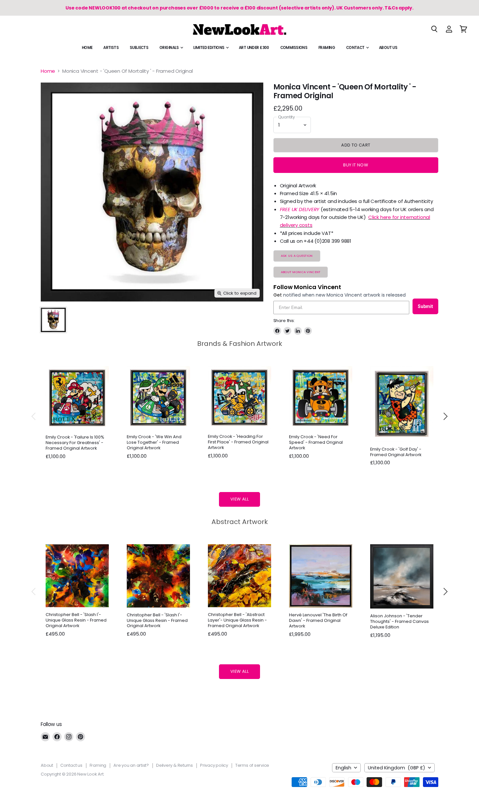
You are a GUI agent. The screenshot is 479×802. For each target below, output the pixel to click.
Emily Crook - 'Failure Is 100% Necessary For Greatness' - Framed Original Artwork (75, 442)
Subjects (139, 47)
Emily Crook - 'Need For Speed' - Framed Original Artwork (316, 442)
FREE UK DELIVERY (299, 209)
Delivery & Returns (174, 765)
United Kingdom (396, 767)
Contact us (71, 765)
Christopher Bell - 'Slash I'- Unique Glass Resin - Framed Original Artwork (76, 620)
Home (87, 47)
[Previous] (34, 416)
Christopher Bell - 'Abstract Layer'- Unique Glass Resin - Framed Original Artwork (237, 620)
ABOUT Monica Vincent (301, 272)
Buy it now (355, 165)
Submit (425, 306)
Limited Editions (209, 47)
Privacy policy (214, 765)
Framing (326, 47)
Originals (169, 47)
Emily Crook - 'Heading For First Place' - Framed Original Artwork (238, 442)
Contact (355, 47)
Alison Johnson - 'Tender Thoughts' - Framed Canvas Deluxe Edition (399, 621)
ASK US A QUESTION (297, 256)
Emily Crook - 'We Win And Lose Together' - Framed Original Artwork (154, 442)
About (47, 765)
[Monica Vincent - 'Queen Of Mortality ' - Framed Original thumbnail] (53, 320)
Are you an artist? (131, 765)
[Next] (445, 416)
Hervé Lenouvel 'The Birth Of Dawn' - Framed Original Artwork (318, 620)
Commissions (294, 47)
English (343, 767)
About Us (388, 47)
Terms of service (252, 765)
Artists (111, 47)
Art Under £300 (254, 47)
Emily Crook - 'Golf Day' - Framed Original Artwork (395, 452)
